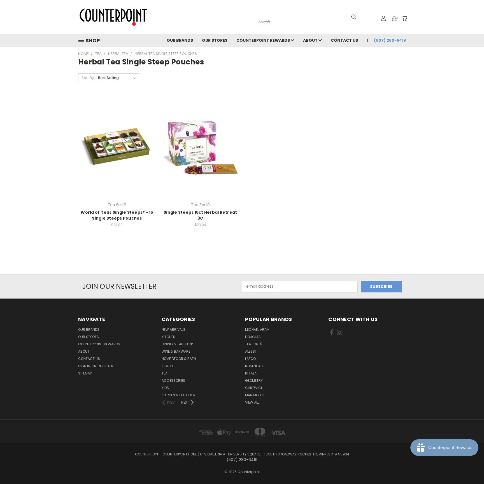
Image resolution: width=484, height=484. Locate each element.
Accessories (173, 380)
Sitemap (85, 373)
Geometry (254, 380)
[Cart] (404, 18)
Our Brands (180, 40)
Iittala (251, 373)
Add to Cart (117, 151)
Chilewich (254, 387)
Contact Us (344, 40)
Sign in (84, 366)
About (310, 40)
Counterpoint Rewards (263, 40)
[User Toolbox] (383, 18)
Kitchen (168, 336)
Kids (165, 387)
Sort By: (88, 77)
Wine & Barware (176, 351)
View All (252, 402)
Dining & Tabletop (177, 344)
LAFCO (250, 358)
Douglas (253, 336)
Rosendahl (254, 366)
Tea (164, 373)
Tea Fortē (253, 344)
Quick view (117, 141)
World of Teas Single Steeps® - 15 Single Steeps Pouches (117, 215)
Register (105, 366)
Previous (469, 466)
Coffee (168, 366)
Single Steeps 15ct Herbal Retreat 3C (200, 215)
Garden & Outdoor (179, 395)
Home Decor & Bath (179, 358)
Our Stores (214, 40)
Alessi (250, 351)
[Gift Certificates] (394, 18)
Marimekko (254, 395)
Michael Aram (257, 329)
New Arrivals (173, 329)
